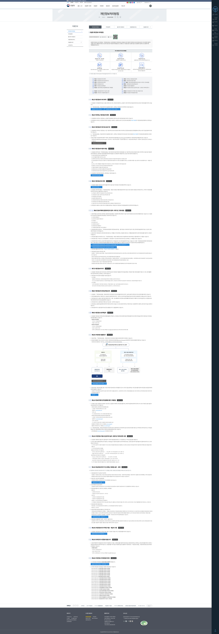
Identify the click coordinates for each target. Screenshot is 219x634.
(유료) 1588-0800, (107, 618)
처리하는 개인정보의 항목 (132, 79)
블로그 (129, 2)
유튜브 (127, 2)
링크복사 (118, 17)
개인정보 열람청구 (131, 86)
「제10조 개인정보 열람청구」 (109, 249)
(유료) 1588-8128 (107, 623)
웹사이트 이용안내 (71, 36)
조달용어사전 (70, 42)
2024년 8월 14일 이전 (100, 573)
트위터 (134, 2)
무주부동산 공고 (69, 616)
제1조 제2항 (133, 120)
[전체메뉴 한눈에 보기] (150, 6)
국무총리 (118, 605)
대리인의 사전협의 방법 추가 (103, 92)
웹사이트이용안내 (95, 618)
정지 (76, 606)
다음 (78, 606)
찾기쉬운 (99, 605)
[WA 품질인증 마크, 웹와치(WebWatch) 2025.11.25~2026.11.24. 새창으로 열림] (144, 623)
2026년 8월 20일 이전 (100, 568)
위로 (215, 631)
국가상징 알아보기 (89, 2)
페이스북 (130, 2)
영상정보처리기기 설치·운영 (103, 91)
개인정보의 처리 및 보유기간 (103, 80)
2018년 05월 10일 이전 (101, 587)
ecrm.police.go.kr (107, 425)
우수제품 (68, 618)
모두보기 (149, 605)
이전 (74, 606)
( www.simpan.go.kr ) (101, 431)
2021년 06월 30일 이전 (100, 581)
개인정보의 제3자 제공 (131, 80)
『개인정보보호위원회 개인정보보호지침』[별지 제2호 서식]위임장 (103, 247)
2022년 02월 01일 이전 (100, 579)
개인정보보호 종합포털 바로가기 (98, 143)
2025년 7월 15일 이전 (100, 571)
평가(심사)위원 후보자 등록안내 (71, 619)
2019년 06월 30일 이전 (100, 586)
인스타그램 (132, 2)
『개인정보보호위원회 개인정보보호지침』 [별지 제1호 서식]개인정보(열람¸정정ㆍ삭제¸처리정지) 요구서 (109, 244)
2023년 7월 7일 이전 (100, 576)
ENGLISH (81, 2)
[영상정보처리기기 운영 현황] (97, 482)
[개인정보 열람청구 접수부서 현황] (98, 383)
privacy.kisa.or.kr (99, 410)
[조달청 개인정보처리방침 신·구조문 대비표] (99, 564)
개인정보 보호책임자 (101, 86)
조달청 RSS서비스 (71, 39)
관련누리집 (138, 2)
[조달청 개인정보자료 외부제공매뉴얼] (98, 533)
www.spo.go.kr (109, 424)
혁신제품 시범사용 (143, 605)
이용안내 (103, 17)
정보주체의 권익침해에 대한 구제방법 (105, 87)
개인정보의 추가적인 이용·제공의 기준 (135, 91)
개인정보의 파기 (100, 84)
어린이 (68, 2)
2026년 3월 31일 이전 (100, 570)
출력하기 (120, 17)
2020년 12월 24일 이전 (100, 582)
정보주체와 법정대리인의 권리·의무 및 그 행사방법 (139, 82)
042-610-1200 (112, 618)
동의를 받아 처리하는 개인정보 (97, 109)
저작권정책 (70, 34)
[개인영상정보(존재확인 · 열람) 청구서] (99, 516)
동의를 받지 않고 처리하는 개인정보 (112, 109)
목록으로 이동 (110, 99)
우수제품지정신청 (74, 618)
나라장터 (71, 2)
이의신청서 (94, 394)
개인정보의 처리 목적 (101, 79)
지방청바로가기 (147, 2)
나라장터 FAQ (75, 616)
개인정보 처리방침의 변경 (132, 92)
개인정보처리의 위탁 (101, 82)
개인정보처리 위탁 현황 (95, 187)
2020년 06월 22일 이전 (100, 584)
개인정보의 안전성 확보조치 (132, 84)
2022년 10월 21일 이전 (100, 578)
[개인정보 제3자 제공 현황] (96, 175)
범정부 (89, 605)
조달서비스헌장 (88, 618)
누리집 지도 (76, 2)
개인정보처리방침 (110, 17)
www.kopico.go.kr (99, 419)
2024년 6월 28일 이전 (100, 574)
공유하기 (115, 17)
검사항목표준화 (69, 621)
